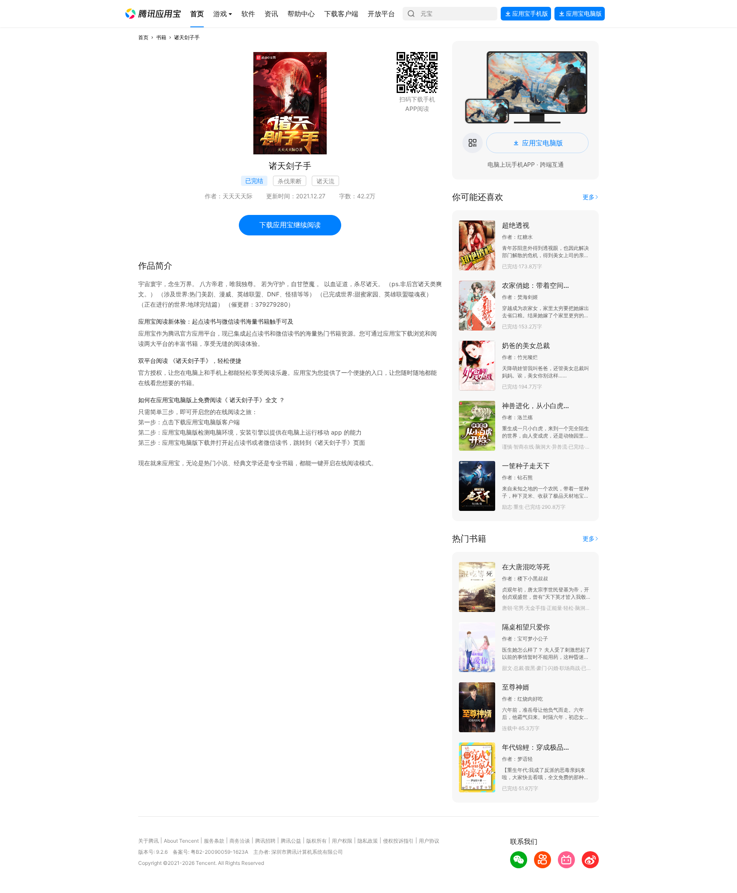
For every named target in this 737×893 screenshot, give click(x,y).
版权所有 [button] (316, 841)
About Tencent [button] (181, 841)
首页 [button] (143, 37)
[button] (153, 14)
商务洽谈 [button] (239, 841)
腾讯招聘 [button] (265, 841)
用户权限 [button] (342, 841)
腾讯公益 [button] (291, 841)
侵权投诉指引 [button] (398, 841)
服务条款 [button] (214, 841)
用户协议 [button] (429, 841)
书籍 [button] (161, 37)
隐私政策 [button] (367, 841)
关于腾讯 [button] (148, 841)
